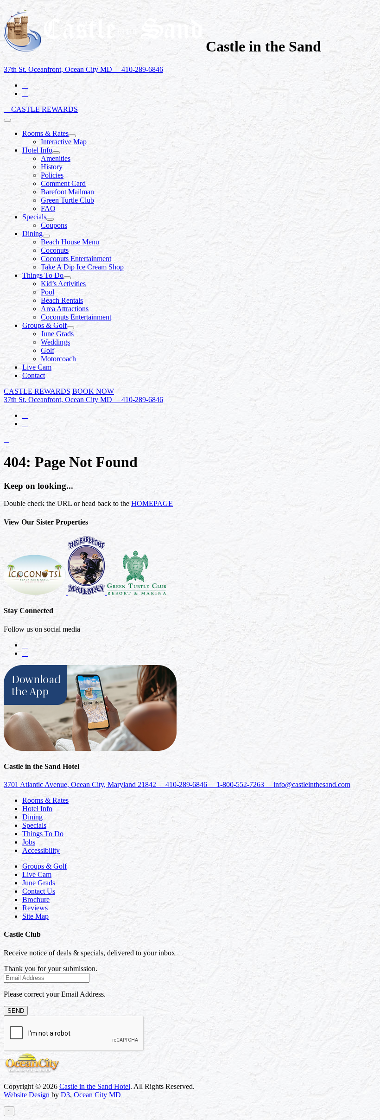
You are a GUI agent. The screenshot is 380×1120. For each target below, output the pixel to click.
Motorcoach (58, 359)
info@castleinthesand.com (311, 784)
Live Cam (36, 367)
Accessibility (41, 850)
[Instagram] (25, 93)
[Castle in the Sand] (103, 46)
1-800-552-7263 (240, 784)
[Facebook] (25, 85)
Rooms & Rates (45, 133)
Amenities (55, 158)
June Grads (57, 334)
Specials (34, 217)
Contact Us (38, 891)
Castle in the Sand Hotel (94, 1086)
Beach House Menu (70, 242)
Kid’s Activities (63, 284)
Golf (47, 350)
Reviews (35, 908)
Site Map (35, 916)
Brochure (36, 899)
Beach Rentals (62, 300)
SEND (15, 1010)
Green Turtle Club (67, 200)
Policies (52, 175)
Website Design (27, 1095)
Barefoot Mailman (67, 192)
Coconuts (55, 250)
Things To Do (42, 275)
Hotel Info (37, 150)
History (52, 167)
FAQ (48, 208)
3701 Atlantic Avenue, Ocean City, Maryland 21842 (81, 784)
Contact (33, 375)
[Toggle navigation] (7, 120)
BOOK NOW (93, 391)
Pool (47, 292)
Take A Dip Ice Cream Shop (82, 267)
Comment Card (63, 183)
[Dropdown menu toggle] (72, 135)
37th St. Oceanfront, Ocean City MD (59, 69)
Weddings (55, 342)
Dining (32, 233)
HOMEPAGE (152, 503)
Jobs (28, 842)
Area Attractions (65, 309)
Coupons (54, 225)
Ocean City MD (97, 1095)
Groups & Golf (44, 325)
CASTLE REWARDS (44, 109)
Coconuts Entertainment (76, 258)
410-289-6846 (141, 69)
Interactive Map (64, 142)
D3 (65, 1095)
